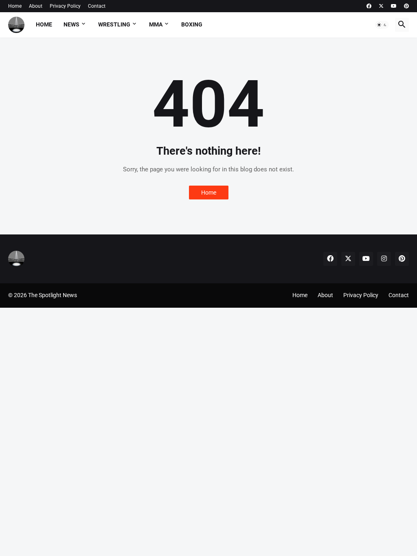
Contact (96, 6)
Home (15, 6)
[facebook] (369, 6)
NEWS (71, 24)
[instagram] (384, 259)
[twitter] (381, 6)
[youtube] (394, 6)
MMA (155, 24)
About (35, 6)
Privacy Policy (65, 6)
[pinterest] (406, 6)
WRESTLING (114, 24)
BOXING (191, 24)
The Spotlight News (52, 295)
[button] (382, 25)
